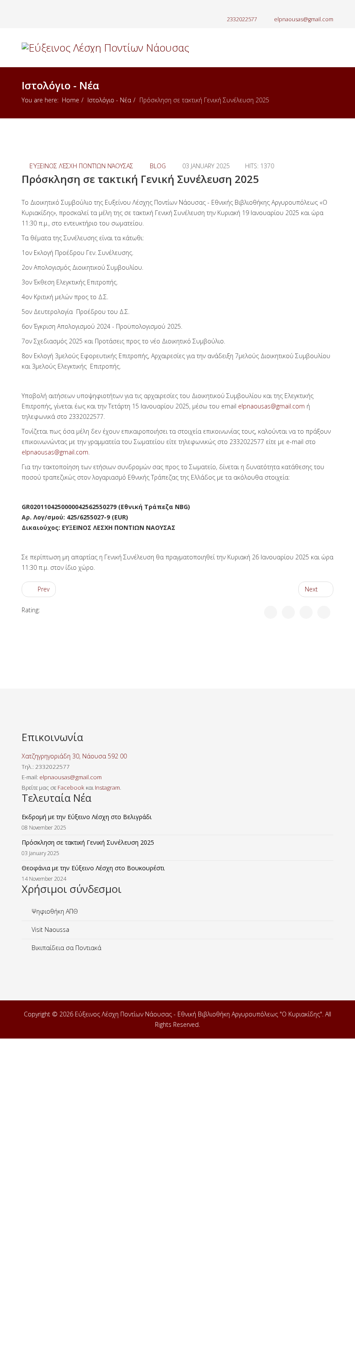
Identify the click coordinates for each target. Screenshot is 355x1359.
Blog (158, 166)
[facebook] (25, 8)
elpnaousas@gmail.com (303, 19)
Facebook (71, 787)
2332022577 (242, 19)
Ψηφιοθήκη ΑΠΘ (54, 911)
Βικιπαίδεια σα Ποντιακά (65, 948)
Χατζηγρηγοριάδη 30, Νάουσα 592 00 (74, 756)
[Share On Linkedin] (323, 612)
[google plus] (35, 8)
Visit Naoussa (49, 929)
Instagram (107, 787)
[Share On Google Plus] (306, 612)
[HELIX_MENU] (329, 86)
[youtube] (46, 8)
